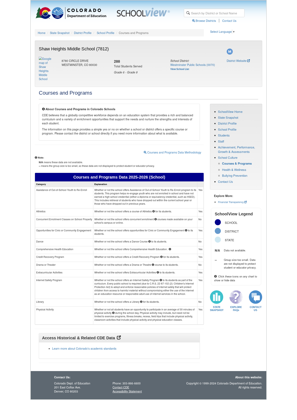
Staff (221, 141)
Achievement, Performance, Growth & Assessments (236, 149)
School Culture (227, 157)
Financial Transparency (231, 202)
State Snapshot (60, 33)
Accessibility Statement (127, 391)
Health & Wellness (234, 169)
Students (224, 135)
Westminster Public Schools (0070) (192, 65)
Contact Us (229, 21)
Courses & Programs (237, 163)
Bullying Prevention (234, 175)
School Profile (105, 33)
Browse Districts (206, 21)
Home (41, 33)
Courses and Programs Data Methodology (173, 152)
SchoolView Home (230, 111)
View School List (179, 69)
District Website (236, 61)
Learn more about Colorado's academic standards (84, 348)
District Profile (83, 33)
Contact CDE (121, 387)
